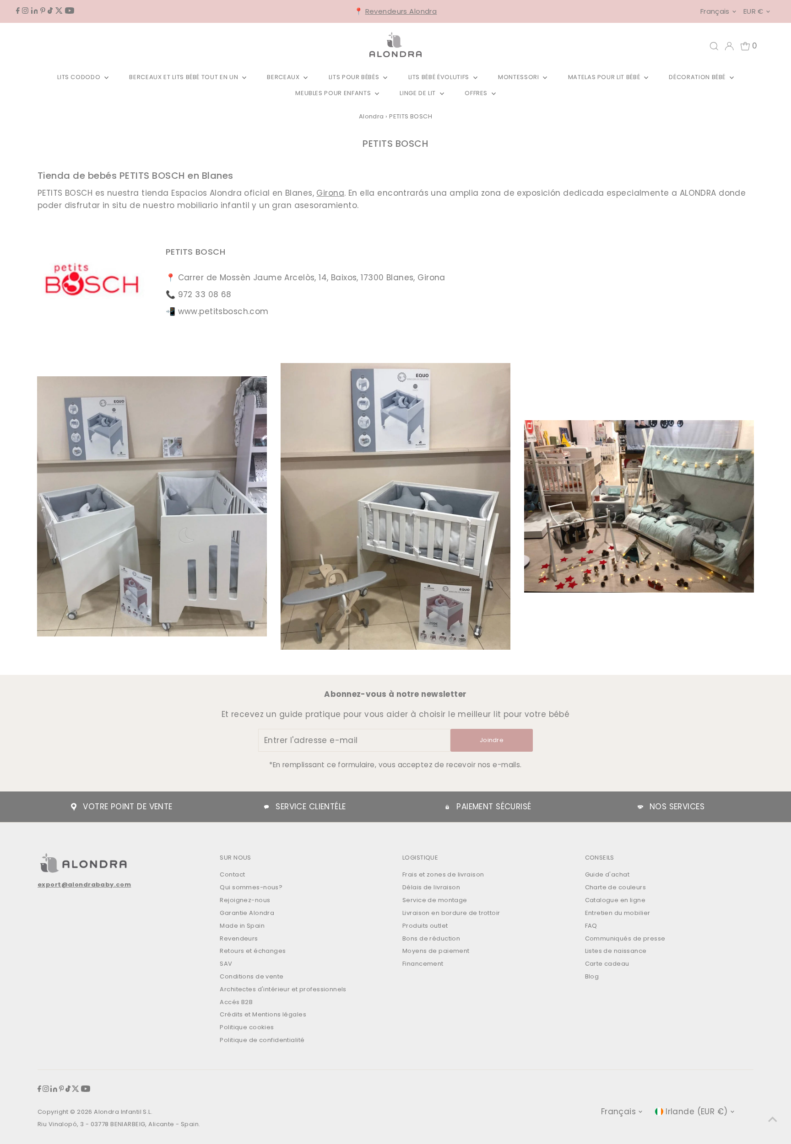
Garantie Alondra (247, 913)
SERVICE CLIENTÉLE (311, 806)
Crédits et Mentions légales (263, 1014)
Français (715, 11)
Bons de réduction (431, 938)
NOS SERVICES (677, 806)
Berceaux (284, 77)
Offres (477, 93)
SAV (226, 963)
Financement (423, 963)
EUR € (753, 11)
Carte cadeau (607, 963)
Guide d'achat (607, 874)
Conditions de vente (251, 976)
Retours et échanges (253, 950)
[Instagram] (25, 10)
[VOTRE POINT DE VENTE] (73, 807)
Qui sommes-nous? (251, 887)
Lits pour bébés (355, 77)
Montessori (519, 77)
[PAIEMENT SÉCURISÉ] (447, 807)
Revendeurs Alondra (401, 11)
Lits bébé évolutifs (439, 77)
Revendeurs (239, 938)
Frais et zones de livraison (443, 874)
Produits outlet (425, 925)
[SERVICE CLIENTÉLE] (266, 807)
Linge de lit (418, 93)
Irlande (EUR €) (696, 1111)
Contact (232, 874)
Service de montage (434, 900)
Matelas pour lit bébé (605, 77)
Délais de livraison (431, 887)
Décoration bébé (698, 77)
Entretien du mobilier (617, 913)
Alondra (371, 116)
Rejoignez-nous (245, 900)
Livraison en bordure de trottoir (451, 913)
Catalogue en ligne (615, 900)
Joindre (492, 740)
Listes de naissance (616, 950)
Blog (592, 976)
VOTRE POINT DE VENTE (128, 806)
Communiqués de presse (625, 938)
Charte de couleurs (615, 887)
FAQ (591, 925)
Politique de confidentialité (262, 1040)
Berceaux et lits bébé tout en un (184, 77)
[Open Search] (714, 46)
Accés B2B (236, 1002)
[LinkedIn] (34, 10)
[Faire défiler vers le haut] (773, 1119)
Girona (330, 192)
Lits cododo (79, 77)
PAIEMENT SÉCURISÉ (493, 806)
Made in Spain (242, 925)
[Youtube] (69, 10)
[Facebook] (18, 10)
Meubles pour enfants (334, 93)
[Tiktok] (50, 10)
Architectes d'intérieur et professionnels (283, 989)
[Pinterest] (42, 10)
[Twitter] (59, 10)
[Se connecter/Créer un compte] (729, 46)
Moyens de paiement (436, 950)
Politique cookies (247, 1027)
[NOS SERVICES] (640, 807)
